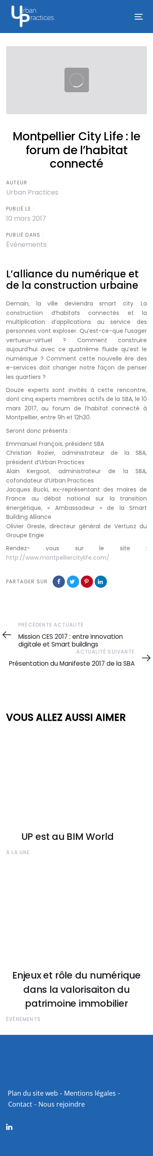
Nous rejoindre (61, 1104)
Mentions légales (90, 1093)
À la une (18, 852)
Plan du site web (33, 1093)
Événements (26, 244)
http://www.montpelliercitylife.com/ (57, 558)
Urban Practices (32, 192)
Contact (20, 1104)
